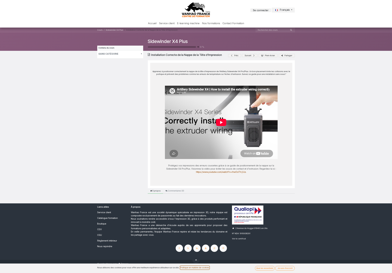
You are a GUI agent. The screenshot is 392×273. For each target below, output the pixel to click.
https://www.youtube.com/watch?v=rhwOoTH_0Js (221, 172)
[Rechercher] (291, 30)
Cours (100, 30)
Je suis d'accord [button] (285, 268)
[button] (120, 54)
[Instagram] (214, 248)
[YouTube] (205, 248)
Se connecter (261, 10)
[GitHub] (223, 248)
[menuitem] (152, 23)
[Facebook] (179, 248)
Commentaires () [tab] (175, 191)
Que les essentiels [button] (264, 268)
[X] (188, 248)
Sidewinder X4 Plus (168, 41)
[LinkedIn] (197, 248)
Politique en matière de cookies (194, 267)
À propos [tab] (156, 191)
